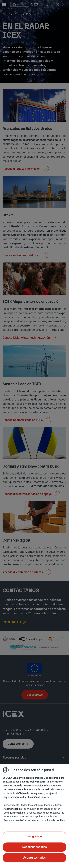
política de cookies (54, 820)
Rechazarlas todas (34, 847)
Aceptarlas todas (34, 857)
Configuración (34, 836)
